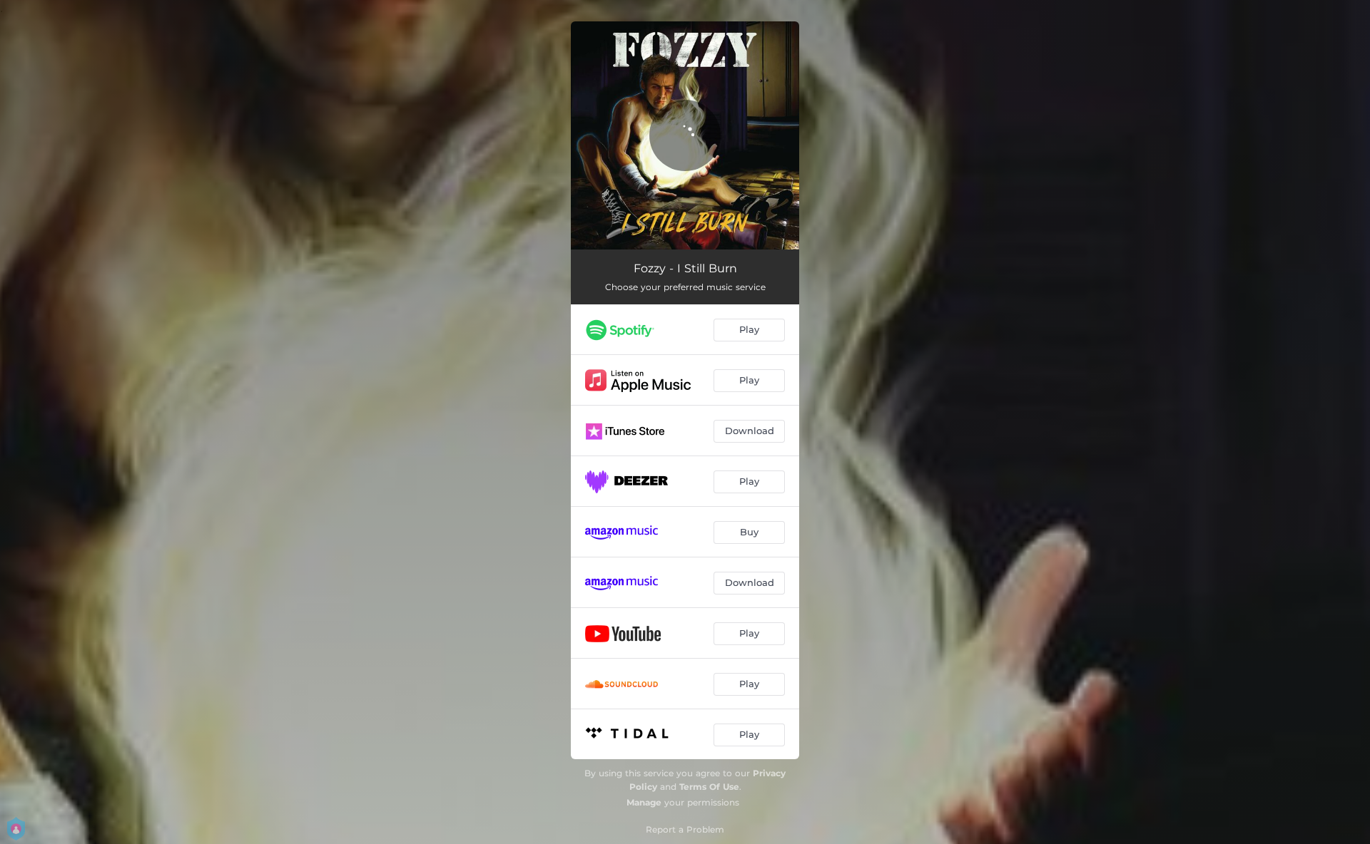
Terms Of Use (709, 786)
